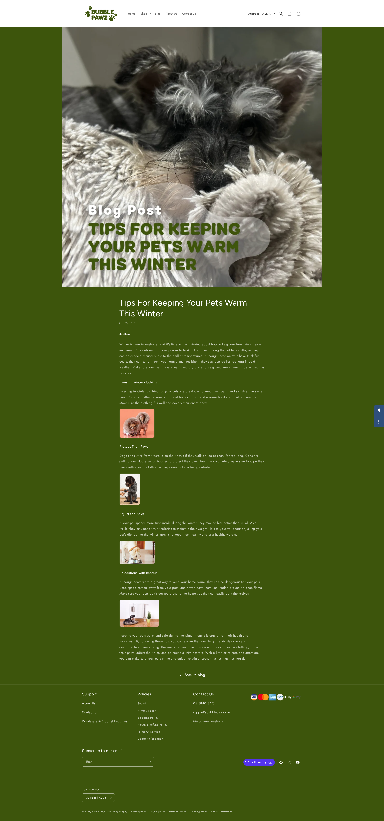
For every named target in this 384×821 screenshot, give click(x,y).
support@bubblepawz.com (212, 712)
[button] (145, 13)
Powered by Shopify (116, 811)
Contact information (221, 811)
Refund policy (138, 811)
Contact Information (150, 739)
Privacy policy (157, 811)
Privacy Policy (147, 711)
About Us (88, 703)
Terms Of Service (149, 732)
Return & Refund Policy (152, 725)
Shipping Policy (148, 718)
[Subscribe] (149, 762)
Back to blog (195, 674)
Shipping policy (198, 811)
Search (142, 704)
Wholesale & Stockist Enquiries (104, 721)
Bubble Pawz (98, 811)
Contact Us (90, 712)
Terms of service (177, 811)
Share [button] (127, 334)
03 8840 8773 (204, 703)
